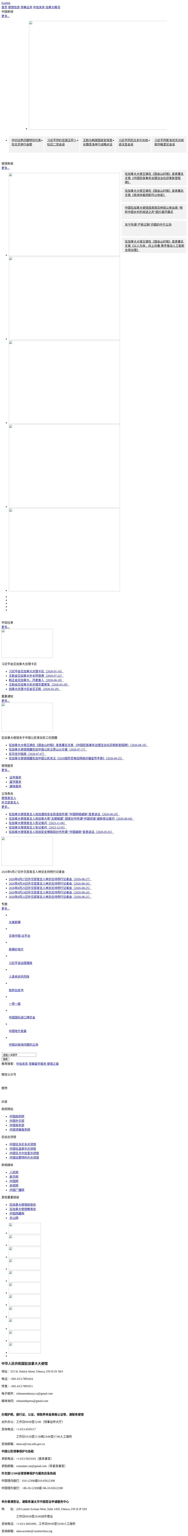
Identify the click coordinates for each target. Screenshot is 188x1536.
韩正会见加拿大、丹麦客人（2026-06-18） (36, 680)
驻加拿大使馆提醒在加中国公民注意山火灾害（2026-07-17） (48, 749)
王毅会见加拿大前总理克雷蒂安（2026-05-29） (39, 684)
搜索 (5, 1059)
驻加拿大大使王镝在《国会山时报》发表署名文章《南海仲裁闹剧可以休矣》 (154, 193)
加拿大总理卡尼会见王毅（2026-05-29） (35, 689)
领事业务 (26, 7)
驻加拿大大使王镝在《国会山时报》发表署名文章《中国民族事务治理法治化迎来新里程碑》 (154, 178)
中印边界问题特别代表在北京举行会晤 (26, 142)
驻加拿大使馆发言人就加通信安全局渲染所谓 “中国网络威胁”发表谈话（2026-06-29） (64, 814)
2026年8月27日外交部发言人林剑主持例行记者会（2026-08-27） (50, 879)
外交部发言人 (10, 802)
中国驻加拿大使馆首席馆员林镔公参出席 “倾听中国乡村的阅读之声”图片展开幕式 (154, 210)
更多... (5, 16)
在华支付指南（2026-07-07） (27, 753)
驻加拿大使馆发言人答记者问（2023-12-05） (37, 827)
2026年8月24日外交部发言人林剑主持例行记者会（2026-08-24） (50, 892)
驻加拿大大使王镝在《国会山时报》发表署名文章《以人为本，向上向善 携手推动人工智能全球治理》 (154, 246)
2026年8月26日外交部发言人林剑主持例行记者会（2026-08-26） (50, 883)
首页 (4, 7)
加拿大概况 (53, 7)
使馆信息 (14, 7)
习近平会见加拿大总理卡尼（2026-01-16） (36, 671)
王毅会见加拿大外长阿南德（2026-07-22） (36, 675)
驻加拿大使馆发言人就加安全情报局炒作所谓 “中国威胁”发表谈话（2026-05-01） (61, 831)
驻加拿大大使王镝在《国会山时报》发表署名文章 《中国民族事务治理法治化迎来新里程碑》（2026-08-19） (78, 745)
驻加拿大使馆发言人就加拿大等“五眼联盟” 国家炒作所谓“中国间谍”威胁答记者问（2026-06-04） (71, 818)
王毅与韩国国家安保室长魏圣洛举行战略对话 (97, 142)
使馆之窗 (53, 1063)
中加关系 (39, 7)
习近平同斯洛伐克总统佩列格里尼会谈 (169, 142)
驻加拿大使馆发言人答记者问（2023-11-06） (37, 823)
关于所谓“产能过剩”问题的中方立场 (148, 224)
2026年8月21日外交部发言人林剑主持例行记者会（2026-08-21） (50, 896)
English (5, 3)
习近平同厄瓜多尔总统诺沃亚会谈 (133, 142)
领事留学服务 (38, 1063)
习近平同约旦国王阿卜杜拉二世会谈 (62, 142)
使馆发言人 (8, 798)
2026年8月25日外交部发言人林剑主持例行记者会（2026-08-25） (50, 888)
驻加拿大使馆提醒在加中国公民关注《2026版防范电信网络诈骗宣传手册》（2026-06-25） (66, 758)
